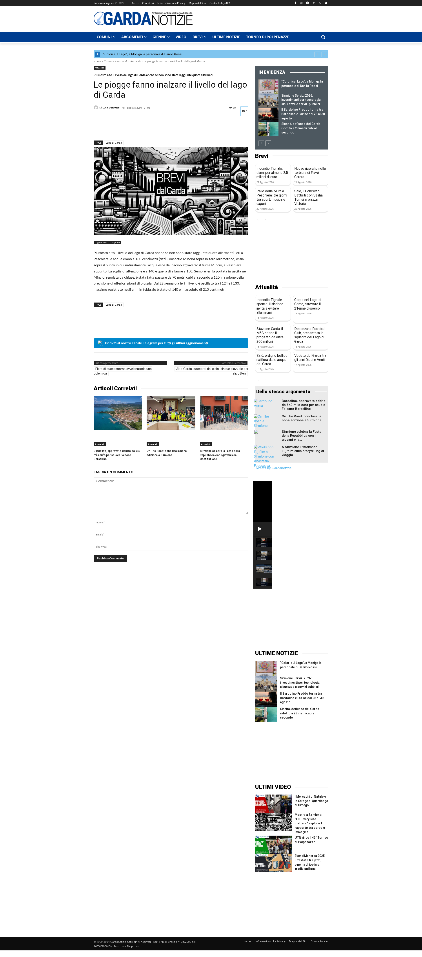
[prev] (317, 54)
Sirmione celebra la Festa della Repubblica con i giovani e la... (301, 436)
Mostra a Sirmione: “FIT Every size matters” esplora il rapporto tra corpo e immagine (310, 823)
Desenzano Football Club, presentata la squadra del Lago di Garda (309, 335)
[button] (323, 37)
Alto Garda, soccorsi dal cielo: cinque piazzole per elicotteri (212, 371)
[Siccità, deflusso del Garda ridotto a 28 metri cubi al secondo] (268, 129)
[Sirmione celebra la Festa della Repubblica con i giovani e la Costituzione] (224, 413)
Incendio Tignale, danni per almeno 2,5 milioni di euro (272, 172)
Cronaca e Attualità (115, 61)
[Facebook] (295, 3)
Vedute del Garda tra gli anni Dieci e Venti (310, 357)
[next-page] (268, 143)
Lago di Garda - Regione (107, 242)
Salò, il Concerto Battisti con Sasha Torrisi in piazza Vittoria (308, 197)
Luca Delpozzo (111, 107)
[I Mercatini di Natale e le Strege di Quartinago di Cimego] (273, 804)
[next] (324, 54)
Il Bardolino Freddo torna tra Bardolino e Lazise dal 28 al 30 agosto (303, 114)
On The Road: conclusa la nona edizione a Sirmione (301, 418)
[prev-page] (261, 143)
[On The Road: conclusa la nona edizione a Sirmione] (171, 413)
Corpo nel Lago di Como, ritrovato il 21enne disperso (307, 304)
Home (97, 61)
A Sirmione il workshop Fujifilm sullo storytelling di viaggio (303, 451)
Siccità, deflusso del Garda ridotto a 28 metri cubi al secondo (300, 128)
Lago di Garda (114, 142)
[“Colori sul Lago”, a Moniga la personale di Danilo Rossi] (268, 86)
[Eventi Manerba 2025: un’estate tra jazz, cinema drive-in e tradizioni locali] (273, 863)
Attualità (135, 61)
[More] (138, 129)
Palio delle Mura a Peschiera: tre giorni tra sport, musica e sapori (271, 197)
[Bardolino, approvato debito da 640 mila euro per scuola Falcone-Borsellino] (118, 413)
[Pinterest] (118, 129)
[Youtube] (325, 3)
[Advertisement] (263, 18)
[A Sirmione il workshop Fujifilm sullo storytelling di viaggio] (265, 456)
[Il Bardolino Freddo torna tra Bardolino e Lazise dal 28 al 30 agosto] (268, 115)
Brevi (261, 156)
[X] (319, 3)
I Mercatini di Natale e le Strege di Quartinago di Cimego (311, 801)
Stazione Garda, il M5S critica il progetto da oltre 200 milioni (270, 335)
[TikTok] (313, 3)
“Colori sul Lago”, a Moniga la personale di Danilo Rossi (142, 54)
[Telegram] (307, 3)
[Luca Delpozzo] (96, 107)
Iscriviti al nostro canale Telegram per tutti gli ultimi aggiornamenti (156, 343)
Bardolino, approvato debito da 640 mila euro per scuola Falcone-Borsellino (117, 454)
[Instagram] (301, 3)
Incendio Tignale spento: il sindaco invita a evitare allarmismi (269, 306)
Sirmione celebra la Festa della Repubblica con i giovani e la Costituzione (220, 454)
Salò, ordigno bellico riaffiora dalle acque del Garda (271, 359)
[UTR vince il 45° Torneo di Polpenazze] (273, 845)
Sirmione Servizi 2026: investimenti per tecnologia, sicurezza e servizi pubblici (301, 100)
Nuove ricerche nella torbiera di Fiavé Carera (310, 172)
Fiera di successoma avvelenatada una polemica (123, 371)
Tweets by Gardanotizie (273, 468)
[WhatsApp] (128, 129)
